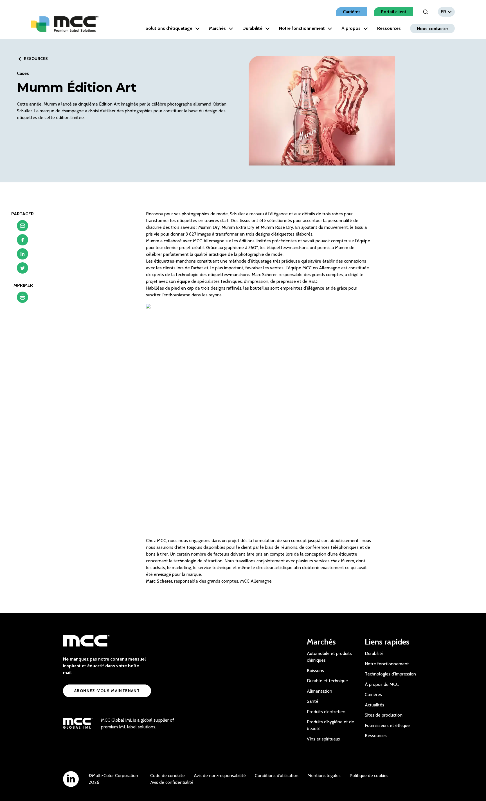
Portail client (393, 11)
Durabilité (252, 28)
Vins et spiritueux (323, 739)
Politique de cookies (369, 775)
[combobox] (446, 12)
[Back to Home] (64, 24)
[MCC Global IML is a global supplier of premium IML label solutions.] (78, 723)
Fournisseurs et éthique (387, 725)
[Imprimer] (22, 299)
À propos (351, 28)
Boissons (315, 670)
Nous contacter (432, 28)
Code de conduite (167, 775)
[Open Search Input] (425, 12)
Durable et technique (327, 680)
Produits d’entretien (326, 711)
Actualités (374, 705)
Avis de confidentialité (172, 782)
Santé (312, 701)
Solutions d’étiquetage (168, 28)
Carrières (352, 11)
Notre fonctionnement (302, 28)
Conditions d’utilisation (276, 775)
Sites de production (383, 715)
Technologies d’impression (390, 674)
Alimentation (319, 691)
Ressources (389, 28)
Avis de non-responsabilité (220, 775)
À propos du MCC (382, 684)
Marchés (217, 28)
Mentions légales (324, 775)
